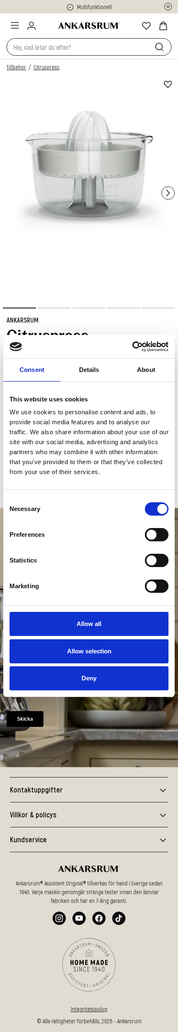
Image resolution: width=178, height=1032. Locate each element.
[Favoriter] (146, 25)
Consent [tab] (31, 369)
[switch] (156, 534)
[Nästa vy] (168, 193)
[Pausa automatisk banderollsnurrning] (168, 6)
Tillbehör (16, 67)
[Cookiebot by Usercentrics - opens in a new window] (132, 346)
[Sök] (161, 47)
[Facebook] (99, 918)
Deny (89, 678)
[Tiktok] (118, 918)
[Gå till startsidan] (89, 25)
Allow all (89, 623)
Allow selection (89, 651)
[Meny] (15, 25)
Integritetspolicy (89, 1008)
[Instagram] (59, 918)
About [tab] (146, 369)
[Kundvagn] (163, 25)
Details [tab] (89, 369)
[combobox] (79, 47)
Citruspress (47, 67)
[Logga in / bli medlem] (31, 25)
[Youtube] (79, 918)
